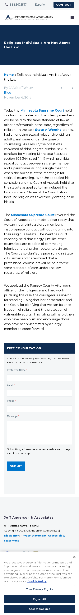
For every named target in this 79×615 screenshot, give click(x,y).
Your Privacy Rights (39, 589)
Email (11, 385)
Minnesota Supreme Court (42, 110)
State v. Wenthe (48, 130)
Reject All (39, 599)
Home (9, 75)
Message (13, 416)
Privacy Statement (33, 535)
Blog (7, 92)
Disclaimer (11, 535)
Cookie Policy (37, 581)
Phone (11, 400)
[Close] (74, 557)
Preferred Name (17, 370)
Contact (63, 5)
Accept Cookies (39, 608)
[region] (39, 583)
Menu (72, 17)
